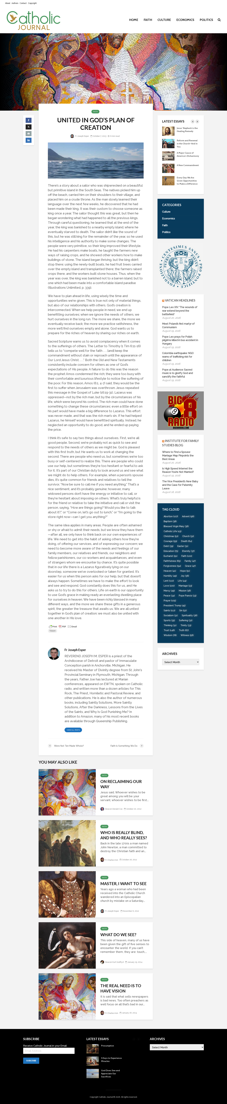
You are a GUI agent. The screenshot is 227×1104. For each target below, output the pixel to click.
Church (188, 536)
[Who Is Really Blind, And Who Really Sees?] (67, 843)
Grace (190, 566)
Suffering (185, 620)
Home (133, 20)
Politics (206, 20)
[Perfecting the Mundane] (168, 143)
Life (182, 581)
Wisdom (170, 635)
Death (186, 541)
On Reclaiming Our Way (121, 784)
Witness (187, 635)
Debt (168, 546)
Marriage (185, 585)
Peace (169, 595)
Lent (169, 581)
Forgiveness (172, 566)
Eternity (188, 551)
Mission (185, 590)
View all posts (73, 730)
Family (190, 561)
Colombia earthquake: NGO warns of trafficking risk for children (178, 357)
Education (171, 551)
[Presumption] (168, 171)
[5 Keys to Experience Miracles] (168, 183)
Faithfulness (172, 561)
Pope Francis (187, 595)
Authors (15, 3)
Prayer (170, 600)
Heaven (170, 571)
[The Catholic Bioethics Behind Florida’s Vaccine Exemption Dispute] (168, 155)
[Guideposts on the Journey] (168, 130)
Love (169, 585)
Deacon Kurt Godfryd (114, 962)
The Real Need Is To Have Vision (120, 988)
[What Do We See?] (67, 945)
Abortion (171, 516)
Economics (185, 20)
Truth (184, 630)
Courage (170, 541)
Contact (23, 3)
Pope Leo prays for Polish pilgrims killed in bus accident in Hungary (180, 340)
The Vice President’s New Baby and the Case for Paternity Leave (180, 485)
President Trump (175, 605)
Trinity (186, 625)
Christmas (171, 536)
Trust (169, 630)
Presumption (183, 168)
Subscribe (31, 1061)
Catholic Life (172, 531)
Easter (182, 546)
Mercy (169, 590)
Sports (169, 620)
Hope (185, 571)
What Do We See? (118, 934)
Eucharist (170, 556)
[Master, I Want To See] (67, 894)
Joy (185, 576)
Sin (183, 610)
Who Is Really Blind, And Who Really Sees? (123, 835)
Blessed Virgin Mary (176, 526)
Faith (148, 20)
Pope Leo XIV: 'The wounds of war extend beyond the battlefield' (179, 311)
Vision (52, 631)
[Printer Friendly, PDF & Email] (63, 626)
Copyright (32, 3)
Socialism (171, 615)
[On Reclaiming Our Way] (67, 792)
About (7, 3)
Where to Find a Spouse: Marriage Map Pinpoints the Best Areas (178, 456)
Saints (169, 610)
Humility (170, 576)
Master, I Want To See (123, 883)
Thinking (170, 625)
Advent (188, 516)
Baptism (170, 521)
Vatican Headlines (180, 300)
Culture (164, 20)
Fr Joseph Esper (82, 136)
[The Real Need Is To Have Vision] (67, 996)
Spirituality (189, 615)
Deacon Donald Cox (113, 809)
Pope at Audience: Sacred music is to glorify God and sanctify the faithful (177, 373)
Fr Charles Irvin (111, 860)
